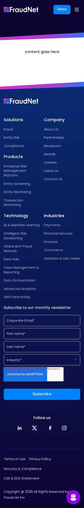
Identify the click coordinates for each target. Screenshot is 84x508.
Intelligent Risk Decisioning (15, 235)
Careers (50, 162)
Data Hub (11, 259)
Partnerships (54, 137)
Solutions (13, 119)
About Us (51, 129)
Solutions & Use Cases (62, 258)
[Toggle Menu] (76, 9)
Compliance (14, 146)
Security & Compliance (23, 468)
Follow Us (51, 171)
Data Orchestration (19, 280)
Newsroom (52, 146)
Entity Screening (17, 183)
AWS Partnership (17, 297)
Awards (50, 154)
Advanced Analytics (20, 288)
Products (13, 156)
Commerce (53, 250)
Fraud (8, 129)
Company (54, 119)
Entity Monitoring (17, 192)
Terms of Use (14, 459)
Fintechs (51, 242)
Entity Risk (12, 137)
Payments (52, 225)
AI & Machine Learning (22, 225)
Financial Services (58, 233)
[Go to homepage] (21, 9)
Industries (54, 215)
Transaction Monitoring (13, 202)
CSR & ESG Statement (21, 478)
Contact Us (53, 179)
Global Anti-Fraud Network (18, 248)
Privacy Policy (40, 459)
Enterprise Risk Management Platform (15, 171)
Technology (16, 215)
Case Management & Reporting (21, 270)
